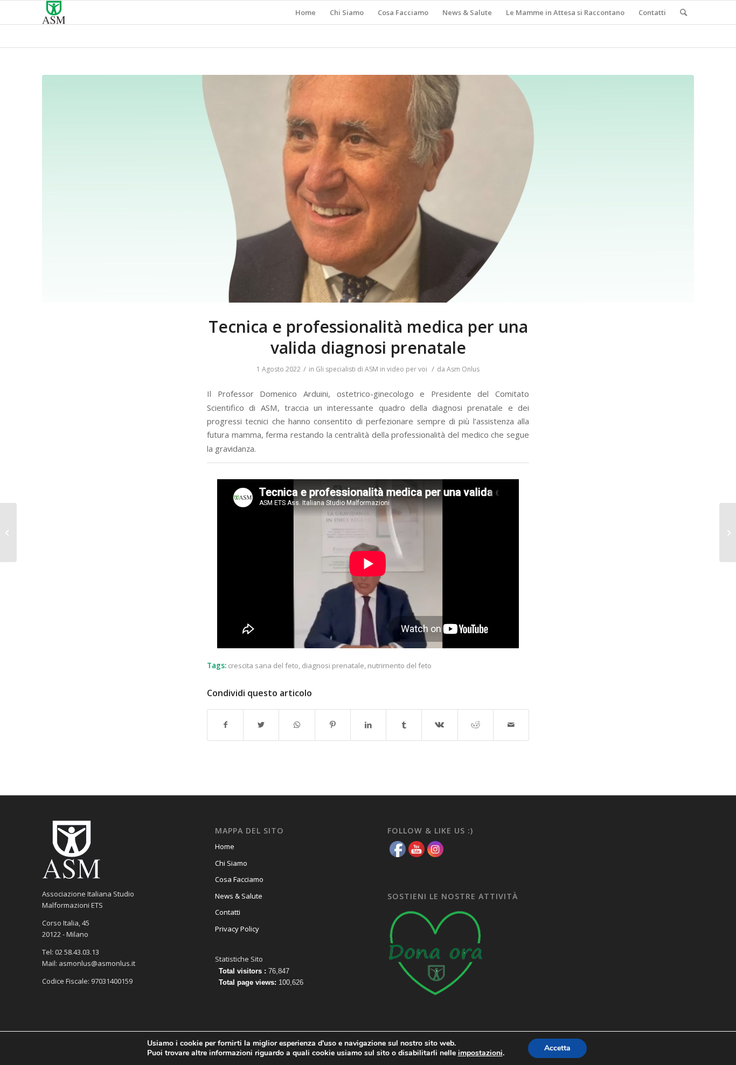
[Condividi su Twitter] (261, 725)
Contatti (227, 912)
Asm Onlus (463, 369)
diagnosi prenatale (333, 665)
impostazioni (480, 1053)
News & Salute (238, 896)
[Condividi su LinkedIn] (368, 725)
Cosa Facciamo (239, 879)
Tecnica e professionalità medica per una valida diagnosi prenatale (368, 337)
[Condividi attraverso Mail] (511, 725)
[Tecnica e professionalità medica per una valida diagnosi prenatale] (368, 189)
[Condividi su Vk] (439, 725)
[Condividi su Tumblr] (403, 725)
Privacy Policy (237, 929)
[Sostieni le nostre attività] (435, 999)
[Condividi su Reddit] (475, 725)
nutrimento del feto (399, 665)
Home (224, 846)
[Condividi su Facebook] (225, 725)
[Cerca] (683, 12)
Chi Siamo (231, 863)
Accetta (557, 1048)
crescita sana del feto (263, 665)
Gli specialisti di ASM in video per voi (371, 369)
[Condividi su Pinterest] (332, 725)
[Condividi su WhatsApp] (296, 725)
